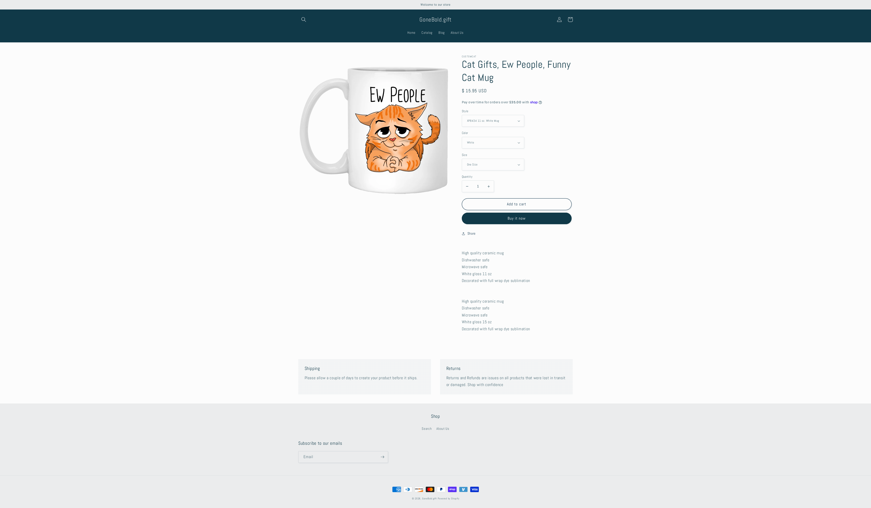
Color (465, 133)
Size (464, 155)
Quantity (467, 177)
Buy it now (517, 218)
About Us (442, 428)
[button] (303, 19)
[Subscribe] (382, 457)
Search (427, 428)
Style (465, 111)
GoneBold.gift (429, 498)
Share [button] (471, 233)
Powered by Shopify (448, 498)
